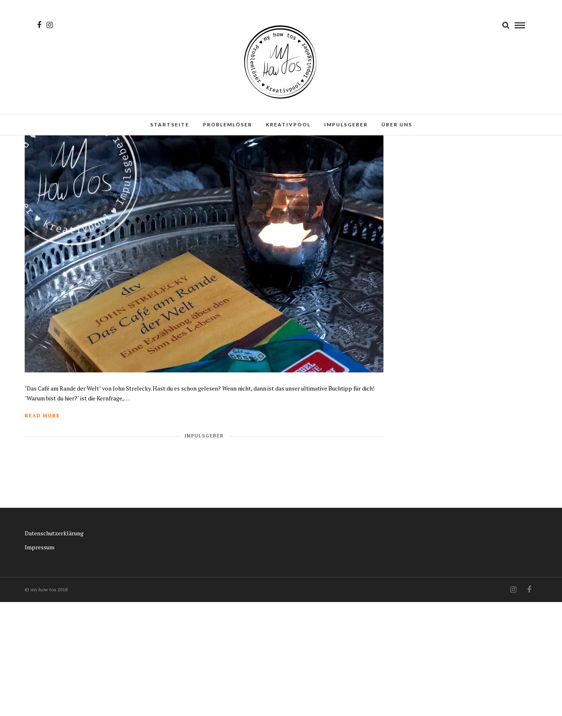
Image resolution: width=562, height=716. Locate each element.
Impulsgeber (346, 124)
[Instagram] (49, 25)
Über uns (396, 124)
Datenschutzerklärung (54, 533)
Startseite (169, 124)
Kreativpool (288, 124)
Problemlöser (227, 124)
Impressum (39, 547)
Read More (42, 415)
